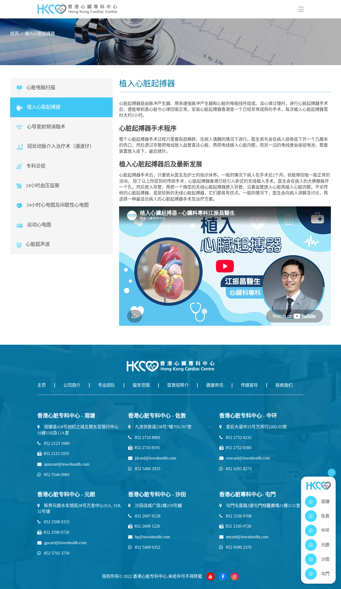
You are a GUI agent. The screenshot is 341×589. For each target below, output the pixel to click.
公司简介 (71, 385)
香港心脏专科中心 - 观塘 (66, 416)
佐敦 (325, 516)
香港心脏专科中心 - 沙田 (157, 494)
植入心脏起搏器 (40, 33)
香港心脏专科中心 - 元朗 (66, 494)
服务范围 (141, 385)
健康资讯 (214, 385)
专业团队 (106, 385)
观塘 (325, 501)
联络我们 (284, 385)
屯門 (325, 573)
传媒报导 (249, 385)
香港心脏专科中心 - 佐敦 (157, 416)
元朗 (325, 545)
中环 (325, 530)
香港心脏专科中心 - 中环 (248, 416)
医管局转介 (178, 385)
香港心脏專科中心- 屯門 (247, 494)
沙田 (325, 559)
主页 (41, 385)
